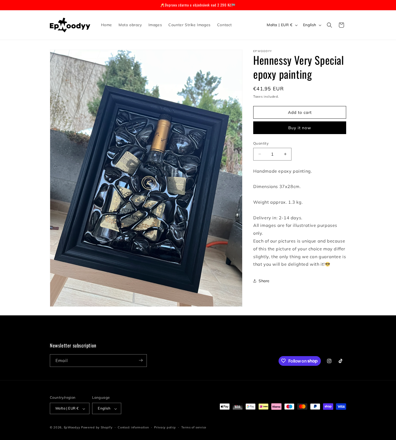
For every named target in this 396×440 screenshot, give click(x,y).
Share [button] (264, 280)
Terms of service (193, 427)
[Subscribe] (141, 360)
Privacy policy (165, 427)
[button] (329, 25)
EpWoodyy (72, 427)
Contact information (133, 427)
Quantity (261, 143)
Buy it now (299, 127)
